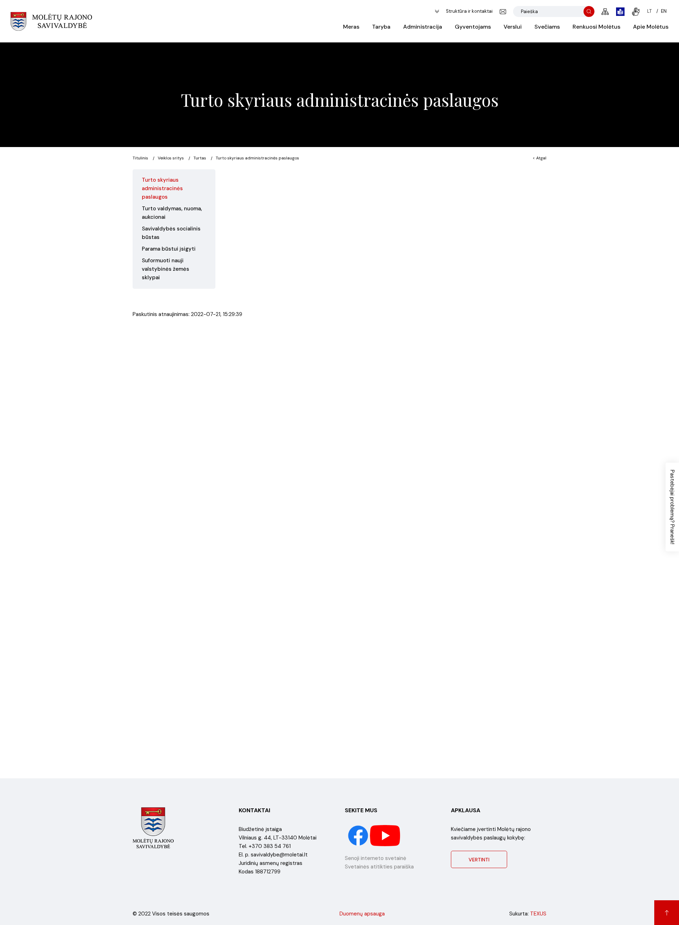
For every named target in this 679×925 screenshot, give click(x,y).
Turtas (199, 158)
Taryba (381, 26)
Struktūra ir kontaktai (469, 11)
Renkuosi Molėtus (596, 26)
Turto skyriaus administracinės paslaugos (162, 188)
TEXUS (538, 913)
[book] (620, 11)
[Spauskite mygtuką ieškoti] (589, 11)
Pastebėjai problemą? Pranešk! (672, 507)
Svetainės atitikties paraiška (379, 866)
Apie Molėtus (650, 26)
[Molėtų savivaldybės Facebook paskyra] (359, 835)
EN (664, 11)
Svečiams (547, 26)
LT (649, 11)
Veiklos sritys (171, 158)
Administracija (422, 26)
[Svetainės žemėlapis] (605, 11)
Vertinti (479, 859)
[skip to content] (436, 11)
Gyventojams (473, 26)
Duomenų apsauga (362, 913)
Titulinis (140, 158)
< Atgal (539, 158)
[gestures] (636, 11)
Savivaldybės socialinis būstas (171, 233)
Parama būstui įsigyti (169, 248)
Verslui (513, 26)
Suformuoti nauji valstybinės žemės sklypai (165, 269)
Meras (351, 26)
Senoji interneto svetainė (375, 858)
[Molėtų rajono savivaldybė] (51, 21)
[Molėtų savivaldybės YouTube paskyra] (385, 835)
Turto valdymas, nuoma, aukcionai (172, 213)
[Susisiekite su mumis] (503, 11)
